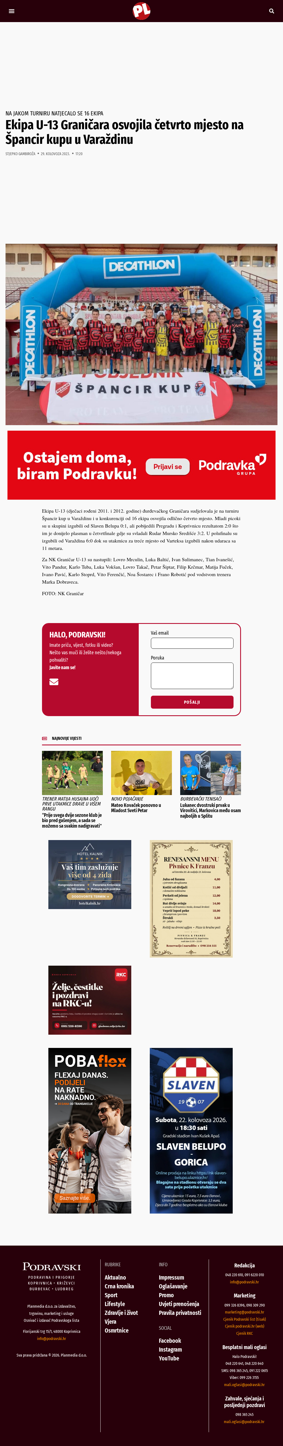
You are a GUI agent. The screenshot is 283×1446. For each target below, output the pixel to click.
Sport (111, 1295)
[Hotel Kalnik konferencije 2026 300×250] (89, 907)
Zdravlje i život (121, 1313)
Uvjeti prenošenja (179, 1304)
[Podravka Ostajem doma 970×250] (141, 497)
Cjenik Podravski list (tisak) (244, 1319)
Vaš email (160, 633)
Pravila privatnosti (180, 1313)
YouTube (169, 1358)
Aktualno (115, 1277)
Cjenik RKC (244, 1333)
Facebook (170, 1340)
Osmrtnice (117, 1330)
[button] (11, 11)
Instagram (170, 1349)
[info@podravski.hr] (53, 681)
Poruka (157, 658)
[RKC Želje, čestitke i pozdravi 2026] (89, 1032)
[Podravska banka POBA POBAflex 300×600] (89, 1211)
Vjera (110, 1321)
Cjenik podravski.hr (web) (244, 1326)
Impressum (171, 1277)
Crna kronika (119, 1286)
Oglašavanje (173, 1286)
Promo (166, 1295)
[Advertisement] (141, 66)
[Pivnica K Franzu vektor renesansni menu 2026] (191, 955)
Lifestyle (115, 1304)
